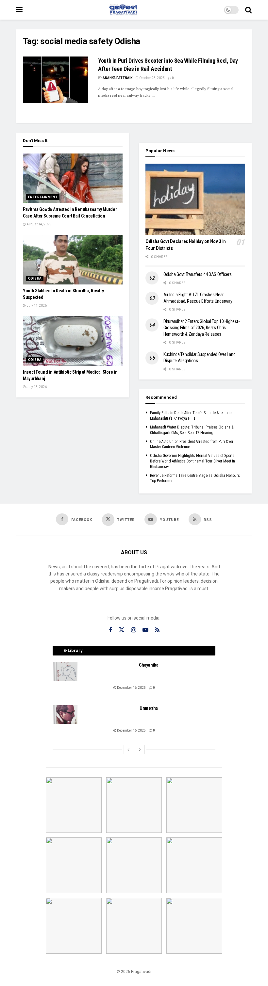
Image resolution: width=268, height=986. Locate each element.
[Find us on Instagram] (133, 630)
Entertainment (43, 197)
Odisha (35, 278)
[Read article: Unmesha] (66, 714)
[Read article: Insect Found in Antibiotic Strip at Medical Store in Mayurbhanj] (73, 341)
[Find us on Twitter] (122, 630)
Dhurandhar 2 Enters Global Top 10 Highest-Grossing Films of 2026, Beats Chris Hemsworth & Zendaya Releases (201, 328)
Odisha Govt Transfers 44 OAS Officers (197, 274)
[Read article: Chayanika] (66, 671)
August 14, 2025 (38, 224)
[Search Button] (248, 9)
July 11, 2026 (36, 305)
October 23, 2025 (152, 78)
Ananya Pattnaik (117, 78)
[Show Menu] (19, 10)
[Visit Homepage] (123, 9)
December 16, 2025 (131, 687)
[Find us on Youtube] (145, 630)
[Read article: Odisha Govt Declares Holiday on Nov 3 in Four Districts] (195, 199)
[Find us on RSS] (157, 630)
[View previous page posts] (128, 749)
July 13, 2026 (36, 387)
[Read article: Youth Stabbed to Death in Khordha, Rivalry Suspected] (73, 260)
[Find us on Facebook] (110, 630)
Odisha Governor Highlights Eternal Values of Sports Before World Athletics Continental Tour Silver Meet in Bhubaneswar (192, 461)
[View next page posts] (140, 749)
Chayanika (148, 665)
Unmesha (149, 708)
